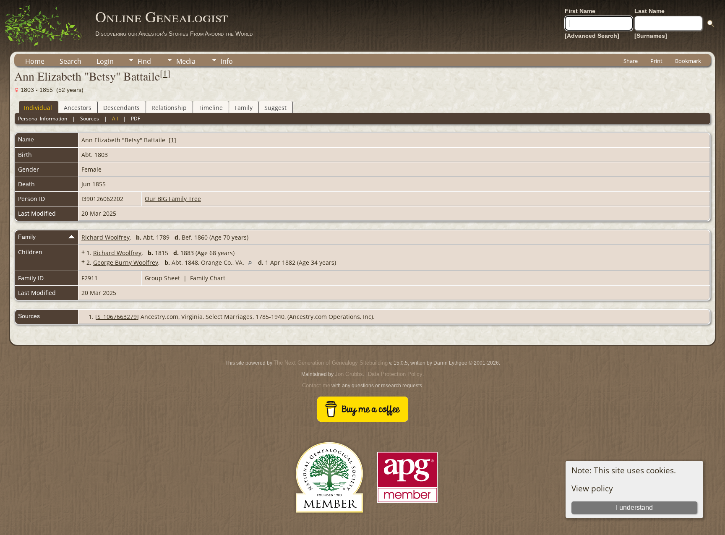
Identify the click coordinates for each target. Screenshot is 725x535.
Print (656, 61)
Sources (89, 118)
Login (105, 61)
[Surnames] (650, 35)
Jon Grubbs (349, 374)
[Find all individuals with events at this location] (252, 262)
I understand (634, 507)
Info (227, 61)
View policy (592, 488)
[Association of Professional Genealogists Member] (407, 503)
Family (244, 108)
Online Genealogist (161, 16)
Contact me (316, 385)
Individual (38, 108)
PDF (135, 118)
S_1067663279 (117, 317)
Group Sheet (162, 278)
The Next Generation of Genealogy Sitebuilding (331, 363)
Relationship (169, 108)
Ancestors (77, 108)
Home (34, 61)
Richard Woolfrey (105, 237)
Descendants (121, 108)
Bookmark (688, 61)
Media (186, 61)
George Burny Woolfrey (125, 262)
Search (70, 61)
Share (630, 61)
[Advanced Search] (592, 35)
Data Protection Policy (395, 374)
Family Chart (207, 278)
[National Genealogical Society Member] (329, 522)
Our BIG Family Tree (173, 199)
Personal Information (42, 118)
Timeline (210, 108)
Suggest (275, 108)
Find (144, 61)
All (115, 118)
